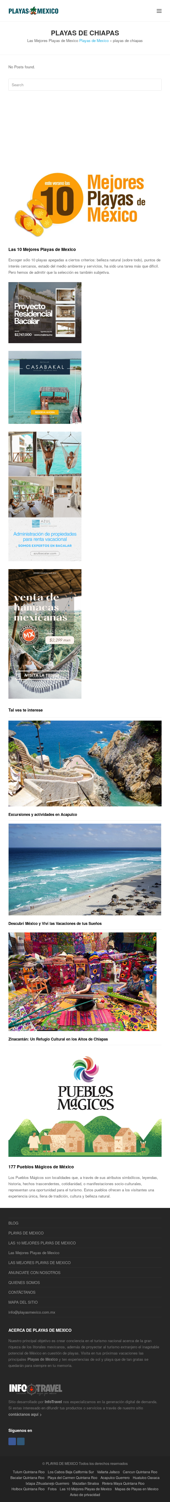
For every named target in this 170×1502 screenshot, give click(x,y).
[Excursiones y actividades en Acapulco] (84, 764)
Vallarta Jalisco (108, 1471)
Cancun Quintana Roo (140, 1471)
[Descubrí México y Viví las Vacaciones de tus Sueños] (84, 869)
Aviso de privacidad (85, 1494)
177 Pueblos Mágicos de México (41, 1166)
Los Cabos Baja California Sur (71, 1471)
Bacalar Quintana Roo (27, 1477)
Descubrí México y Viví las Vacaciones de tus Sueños (55, 923)
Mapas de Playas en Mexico (136, 1488)
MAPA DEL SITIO (23, 1302)
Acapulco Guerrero (115, 1477)
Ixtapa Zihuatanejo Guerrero (47, 1483)
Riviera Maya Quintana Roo (123, 1483)
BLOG (13, 1223)
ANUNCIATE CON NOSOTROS (34, 1272)
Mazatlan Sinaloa (85, 1483)
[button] (159, 10)
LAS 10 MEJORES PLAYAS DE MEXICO (42, 1243)
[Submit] (157, 84)
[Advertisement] (84, 128)
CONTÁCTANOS (21, 1292)
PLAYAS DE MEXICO (26, 1233)
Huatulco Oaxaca (146, 1477)
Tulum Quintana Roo (29, 1471)
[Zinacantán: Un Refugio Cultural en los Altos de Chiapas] (82, 981)
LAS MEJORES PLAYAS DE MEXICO (39, 1262)
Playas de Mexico (94, 40)
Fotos (52, 1488)
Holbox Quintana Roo (28, 1488)
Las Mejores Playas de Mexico (33, 1252)
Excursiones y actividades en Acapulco (42, 814)
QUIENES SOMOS (24, 1282)
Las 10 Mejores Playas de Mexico (42, 249)
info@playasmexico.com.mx (31, 1312)
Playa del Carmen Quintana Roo (72, 1477)
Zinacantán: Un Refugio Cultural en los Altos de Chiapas (58, 1039)
